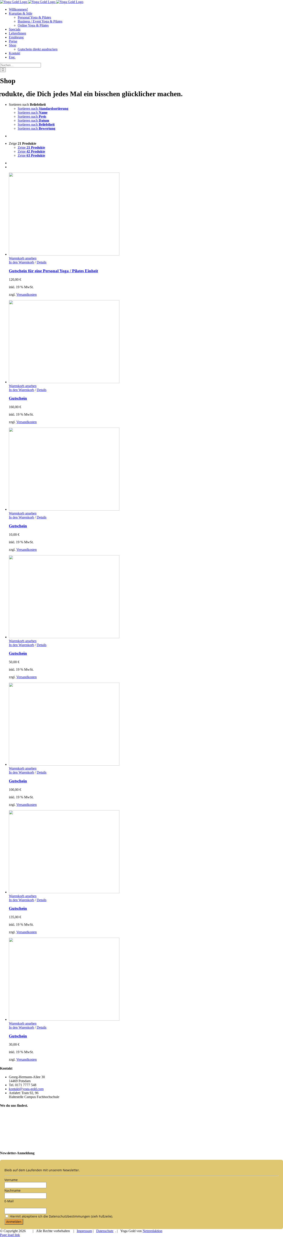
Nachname (12, 1190)
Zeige (31, 147)
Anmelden (13, 1222)
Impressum (84, 1231)
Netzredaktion (152, 1231)
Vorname (11, 1180)
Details (41, 262)
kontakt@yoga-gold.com (26, 1089)
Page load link (10, 1235)
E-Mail (9, 1201)
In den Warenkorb (21, 262)
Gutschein (18, 398)
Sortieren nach (43, 108)
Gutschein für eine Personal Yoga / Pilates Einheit (53, 271)
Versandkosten (26, 294)
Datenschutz (104, 1231)
